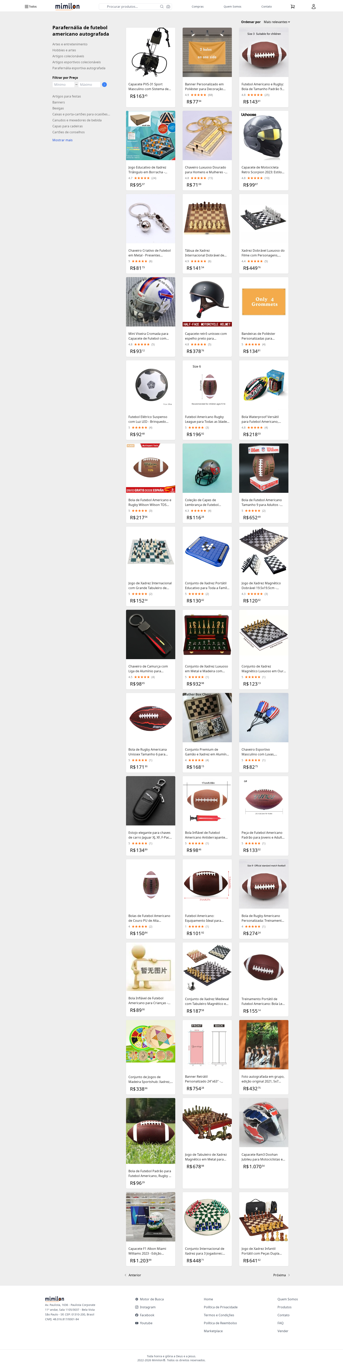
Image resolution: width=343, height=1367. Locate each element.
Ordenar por (251, 22)
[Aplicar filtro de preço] (104, 84)
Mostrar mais (62, 140)
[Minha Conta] (313, 6)
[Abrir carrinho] (292, 6)
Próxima (279, 1275)
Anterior (135, 1275)
